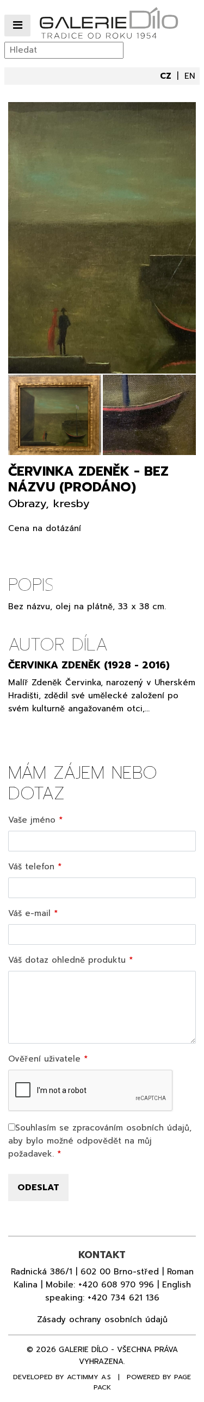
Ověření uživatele (44, 1059)
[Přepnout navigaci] (17, 26)
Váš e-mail (29, 913)
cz (167, 76)
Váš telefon (31, 867)
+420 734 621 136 (123, 1298)
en (189, 76)
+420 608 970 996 (116, 1285)
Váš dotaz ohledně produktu (67, 960)
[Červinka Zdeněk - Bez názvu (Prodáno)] (102, 238)
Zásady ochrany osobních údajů (102, 1319)
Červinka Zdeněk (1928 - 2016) (89, 665)
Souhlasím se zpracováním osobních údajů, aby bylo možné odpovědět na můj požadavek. (99, 1141)
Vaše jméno (31, 820)
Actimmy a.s (89, 1377)
